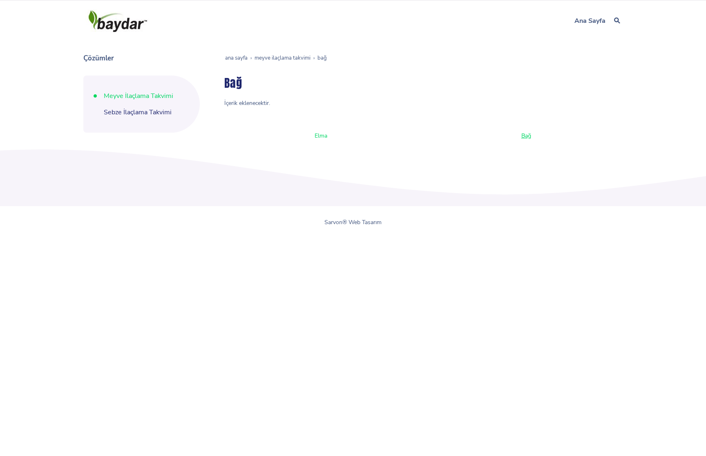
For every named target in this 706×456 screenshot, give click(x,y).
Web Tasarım (365, 222)
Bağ (526, 136)
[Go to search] (617, 20)
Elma (321, 136)
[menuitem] (590, 21)
